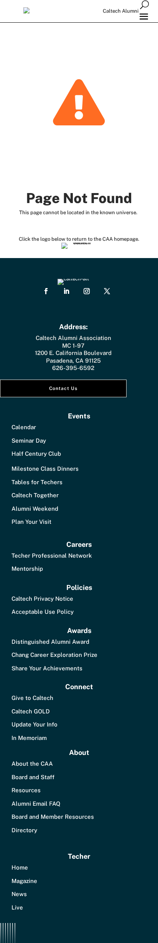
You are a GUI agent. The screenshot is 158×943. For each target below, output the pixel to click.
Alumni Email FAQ (36, 803)
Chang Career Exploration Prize (54, 654)
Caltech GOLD (31, 711)
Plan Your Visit (31, 521)
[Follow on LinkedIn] (66, 291)
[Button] (144, 4)
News (19, 894)
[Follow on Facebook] (46, 291)
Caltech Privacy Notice (42, 598)
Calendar (24, 427)
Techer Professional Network (52, 555)
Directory (24, 830)
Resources (26, 790)
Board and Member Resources (53, 816)
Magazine (24, 881)
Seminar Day (29, 440)
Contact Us (63, 388)
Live (17, 907)
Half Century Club (36, 453)
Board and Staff (33, 777)
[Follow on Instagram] (87, 291)
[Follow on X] (107, 291)
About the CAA (32, 763)
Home (20, 867)
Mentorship (27, 568)
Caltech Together (35, 495)
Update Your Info (35, 724)
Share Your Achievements (47, 668)
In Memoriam (29, 738)
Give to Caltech (32, 698)
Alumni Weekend (35, 508)
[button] (144, 16)
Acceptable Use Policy (43, 611)
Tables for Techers (37, 482)
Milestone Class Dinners (45, 468)
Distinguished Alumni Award (50, 641)
